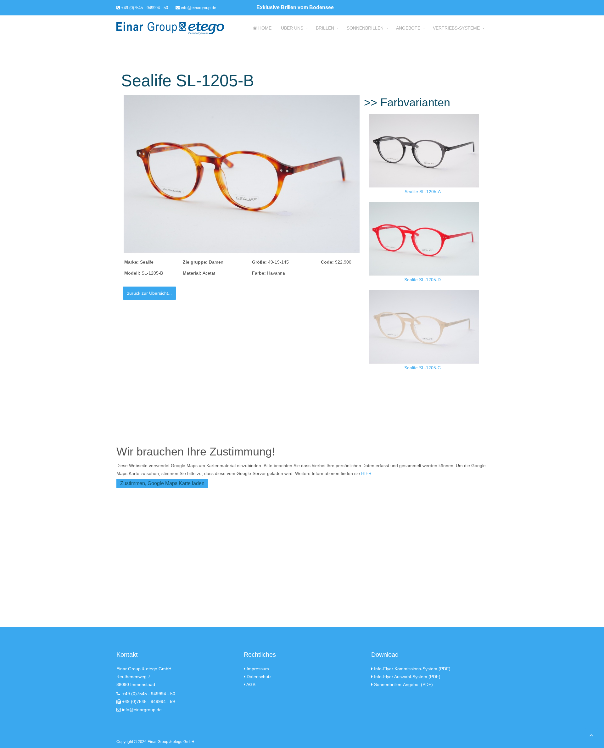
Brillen (325, 28)
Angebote (408, 28)
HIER (366, 473)
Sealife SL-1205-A (423, 191)
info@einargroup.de (198, 7)
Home (264, 28)
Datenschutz (259, 676)
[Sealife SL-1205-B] (242, 173)
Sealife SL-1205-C (422, 367)
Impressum (258, 668)
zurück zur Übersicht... (149, 293)
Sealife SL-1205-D (422, 279)
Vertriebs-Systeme (456, 28)
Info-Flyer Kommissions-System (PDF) (412, 668)
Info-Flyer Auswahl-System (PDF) (407, 676)
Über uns (292, 28)
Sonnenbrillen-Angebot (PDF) (403, 684)
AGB (250, 684)
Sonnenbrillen (365, 28)
